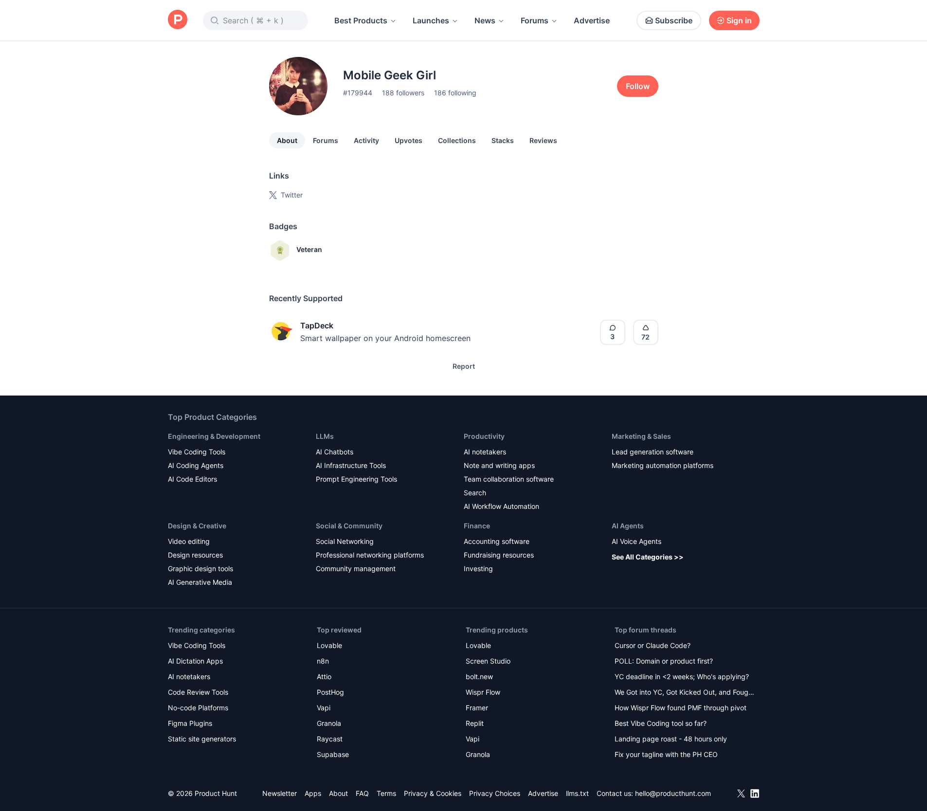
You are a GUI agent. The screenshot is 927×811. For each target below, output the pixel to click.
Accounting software (496, 541)
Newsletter (279, 793)
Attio (324, 676)
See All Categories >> (648, 557)
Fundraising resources (499, 555)
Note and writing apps (499, 465)
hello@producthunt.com (673, 793)
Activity (366, 140)
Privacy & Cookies (432, 793)
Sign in (739, 20)
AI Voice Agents (636, 541)
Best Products (360, 20)
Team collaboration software (509, 479)
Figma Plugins (190, 723)
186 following (455, 93)
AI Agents (628, 526)
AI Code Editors (192, 479)
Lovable (329, 645)
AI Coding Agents (195, 465)
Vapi (323, 707)
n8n (323, 661)
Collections (457, 140)
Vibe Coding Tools (196, 452)
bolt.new (479, 676)
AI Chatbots (334, 452)
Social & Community (349, 526)
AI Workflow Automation (501, 506)
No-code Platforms (198, 707)
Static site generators (202, 739)
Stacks (502, 140)
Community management (356, 568)
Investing (478, 568)
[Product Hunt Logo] (177, 20)
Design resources (195, 555)
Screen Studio (488, 661)
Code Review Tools (198, 692)
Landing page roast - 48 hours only (671, 739)
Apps (313, 793)
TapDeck (316, 325)
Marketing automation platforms (662, 465)
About (287, 140)
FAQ (362, 793)
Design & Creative (197, 526)
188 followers (403, 93)
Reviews (543, 140)
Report (464, 366)
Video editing (189, 541)
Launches (431, 20)
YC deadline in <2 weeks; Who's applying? (682, 676)
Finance (477, 526)
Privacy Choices (494, 793)
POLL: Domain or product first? (664, 661)
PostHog (330, 692)
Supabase (333, 754)
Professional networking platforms (370, 555)
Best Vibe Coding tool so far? (661, 723)
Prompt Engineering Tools (356, 479)
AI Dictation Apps (195, 661)
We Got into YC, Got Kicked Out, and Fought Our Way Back (685, 693)
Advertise (592, 20)
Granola (329, 723)
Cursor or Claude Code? (653, 645)
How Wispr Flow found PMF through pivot (680, 707)
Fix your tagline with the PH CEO (666, 754)
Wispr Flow (483, 692)
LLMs (325, 436)
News (484, 20)
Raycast (330, 739)
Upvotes (408, 140)
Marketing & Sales (641, 436)
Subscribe (673, 20)
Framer (477, 707)
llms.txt (577, 793)
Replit (475, 723)
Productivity (484, 436)
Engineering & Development (214, 436)
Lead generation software (652, 452)
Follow (638, 86)
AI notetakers (485, 452)
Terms (386, 793)
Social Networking (345, 541)
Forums (534, 20)
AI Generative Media (200, 582)
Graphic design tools (200, 568)
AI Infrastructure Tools (351, 465)
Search (475, 492)
